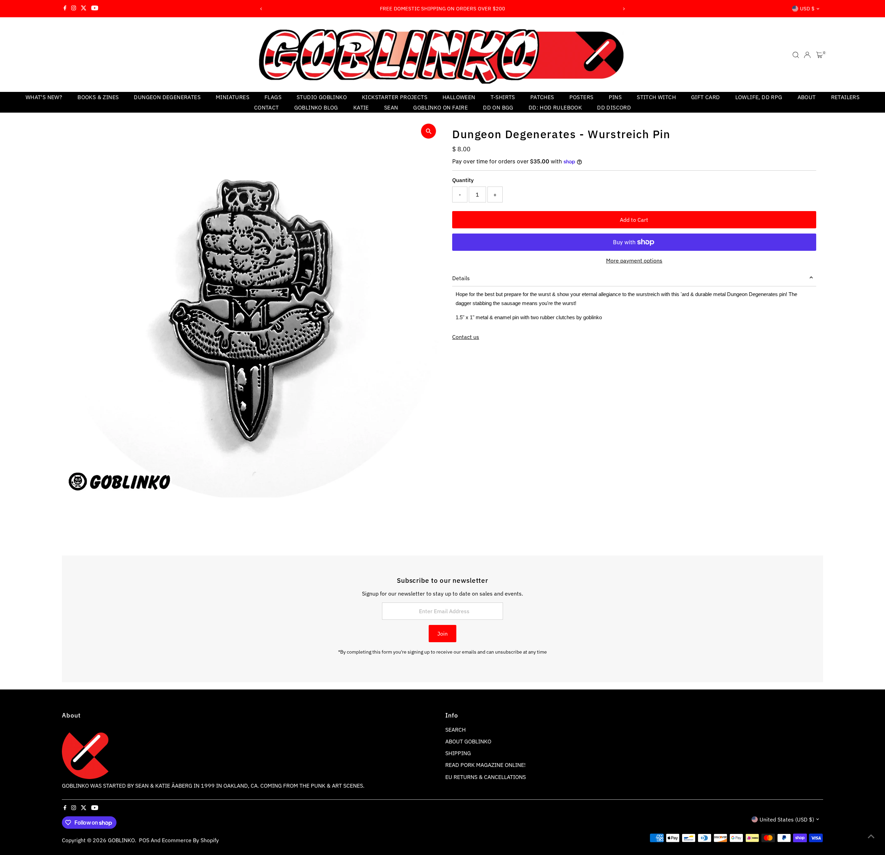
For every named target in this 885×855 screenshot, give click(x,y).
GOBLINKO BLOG (316, 107)
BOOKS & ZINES (98, 97)
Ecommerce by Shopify (190, 840)
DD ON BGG (498, 107)
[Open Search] (796, 55)
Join (442, 633)
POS (144, 840)
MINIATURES (232, 97)
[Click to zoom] (428, 131)
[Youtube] (95, 8)
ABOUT (807, 97)
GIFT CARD (705, 97)
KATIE (361, 107)
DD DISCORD (614, 107)
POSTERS (581, 97)
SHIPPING (458, 753)
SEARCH (455, 729)
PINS (615, 97)
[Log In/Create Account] (807, 55)
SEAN (391, 107)
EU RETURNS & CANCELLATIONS (485, 776)
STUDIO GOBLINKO (322, 97)
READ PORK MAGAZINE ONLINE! (485, 764)
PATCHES (542, 97)
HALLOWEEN (458, 97)
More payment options (634, 260)
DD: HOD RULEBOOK (555, 107)
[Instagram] (73, 8)
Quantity (463, 180)
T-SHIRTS (503, 97)
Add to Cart (634, 219)
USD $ (807, 8)
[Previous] (261, 9)
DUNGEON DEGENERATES (167, 97)
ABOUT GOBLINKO (468, 741)
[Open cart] (819, 55)
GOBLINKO (121, 840)
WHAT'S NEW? (44, 97)
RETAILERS (845, 97)
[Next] (623, 9)
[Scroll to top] (871, 836)
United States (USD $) (787, 819)
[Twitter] (83, 8)
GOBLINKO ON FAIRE (440, 107)
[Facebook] (65, 8)
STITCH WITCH (656, 97)
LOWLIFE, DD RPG (758, 97)
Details (461, 278)
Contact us (465, 337)
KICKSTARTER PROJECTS (394, 97)
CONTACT (266, 107)
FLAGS (272, 97)
